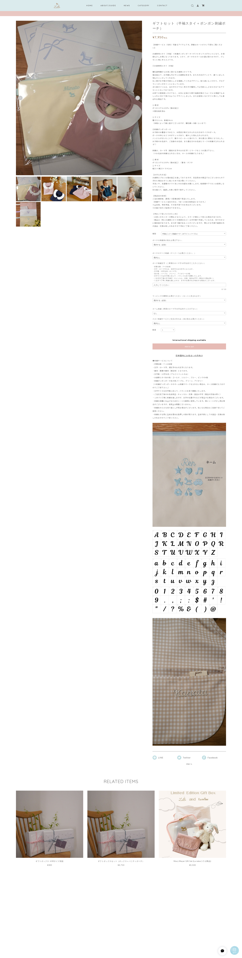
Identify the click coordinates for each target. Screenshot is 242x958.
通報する (189, 764)
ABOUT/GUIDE (108, 5)
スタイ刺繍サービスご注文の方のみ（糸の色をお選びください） (179, 319)
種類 (154, 234)
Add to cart (189, 346)
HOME (89, 5)
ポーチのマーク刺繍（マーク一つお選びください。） (174, 253)
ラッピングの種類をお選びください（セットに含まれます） (177, 296)
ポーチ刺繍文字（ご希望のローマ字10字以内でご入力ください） (180, 263)
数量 (154, 330)
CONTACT (162, 5)
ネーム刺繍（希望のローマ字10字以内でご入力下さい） (175, 309)
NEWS (127, 5)
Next (137, 98)
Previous (20, 98)
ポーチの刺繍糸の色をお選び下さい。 (168, 240)
